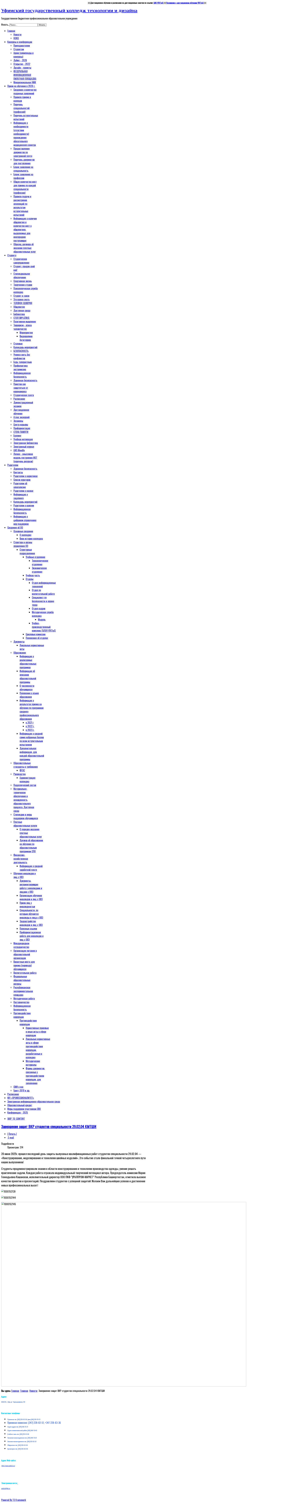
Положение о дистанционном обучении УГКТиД (185, 2)
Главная (15, 1391)
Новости (33, 1391)
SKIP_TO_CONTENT (16, 1119)
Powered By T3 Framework (13, 1500)
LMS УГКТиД (159, 2)
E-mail (10, 1137)
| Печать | (12, 1134)
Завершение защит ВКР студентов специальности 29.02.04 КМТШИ (48, 1126)
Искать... (5, 24)
